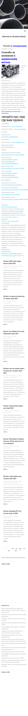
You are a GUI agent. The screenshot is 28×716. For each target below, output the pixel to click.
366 (20, 548)
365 (16, 548)
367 (24, 548)
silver (7, 446)
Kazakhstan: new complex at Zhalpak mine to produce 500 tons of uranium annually (12, 632)
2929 (16, 550)
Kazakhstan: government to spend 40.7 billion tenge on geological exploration (13, 648)
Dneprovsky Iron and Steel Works (10, 266)
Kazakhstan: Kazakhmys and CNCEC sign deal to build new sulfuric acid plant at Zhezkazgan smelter (13, 640)
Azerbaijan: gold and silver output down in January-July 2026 (13, 619)
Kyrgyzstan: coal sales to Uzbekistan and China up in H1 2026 (13, 623)
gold (4, 336)
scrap (4, 301)
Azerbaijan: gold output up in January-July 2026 (12, 651)
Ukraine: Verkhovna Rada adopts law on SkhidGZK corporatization (13, 627)
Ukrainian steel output (14, 483)
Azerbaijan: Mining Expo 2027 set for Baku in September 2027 (11, 636)
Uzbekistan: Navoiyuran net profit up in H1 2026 (12, 658)
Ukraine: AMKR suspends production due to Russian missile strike (13, 654)
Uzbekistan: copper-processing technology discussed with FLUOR (13, 665)
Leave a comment (13, 267)
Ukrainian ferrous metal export (9, 375)
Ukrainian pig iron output (8, 481)
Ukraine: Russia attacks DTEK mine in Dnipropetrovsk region (13, 644)
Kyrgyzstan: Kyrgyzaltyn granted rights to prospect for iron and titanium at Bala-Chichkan (13, 661)
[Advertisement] (14, 14)
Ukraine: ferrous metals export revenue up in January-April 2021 (13, 371)
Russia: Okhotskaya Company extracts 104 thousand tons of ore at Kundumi (13, 441)
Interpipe (5, 516)
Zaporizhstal (6, 410)
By (21, 266)
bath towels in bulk (10, 255)
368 (9, 550)
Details (5, 289)
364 (12, 548)
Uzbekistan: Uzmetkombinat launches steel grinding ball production (13, 615)
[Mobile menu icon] (25, 31)
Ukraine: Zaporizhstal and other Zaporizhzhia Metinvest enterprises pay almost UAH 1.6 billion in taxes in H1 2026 (13, 610)
